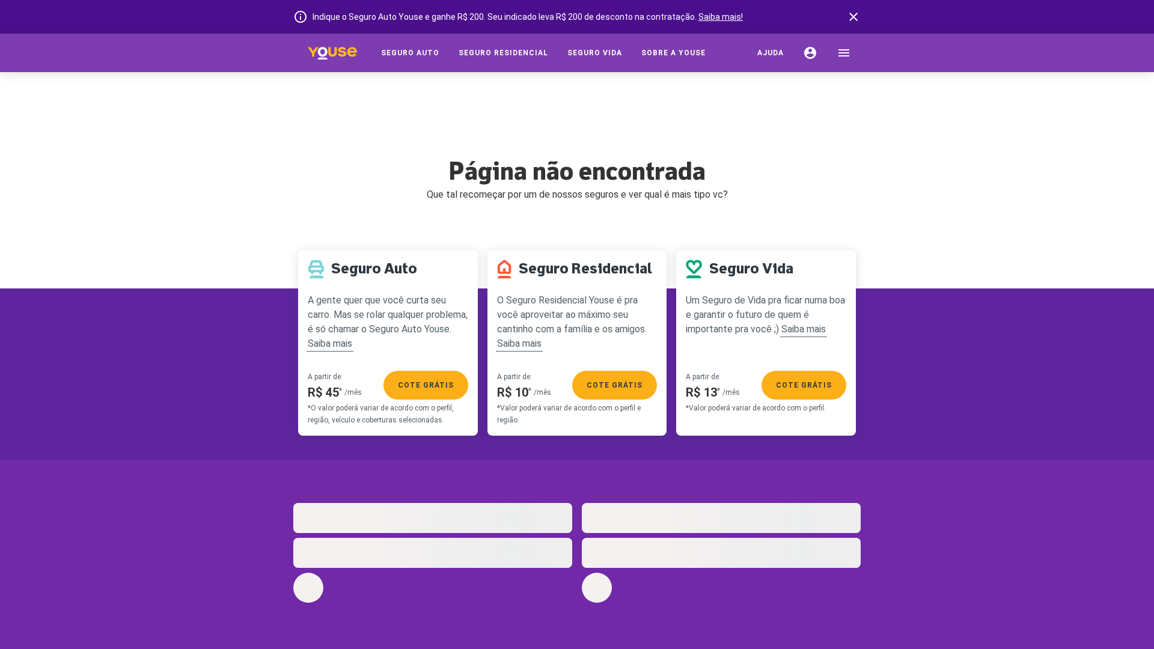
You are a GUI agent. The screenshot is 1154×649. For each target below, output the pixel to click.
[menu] (844, 53)
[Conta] (810, 53)
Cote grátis (426, 385)
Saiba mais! (720, 17)
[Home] (332, 53)
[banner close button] (853, 16)
